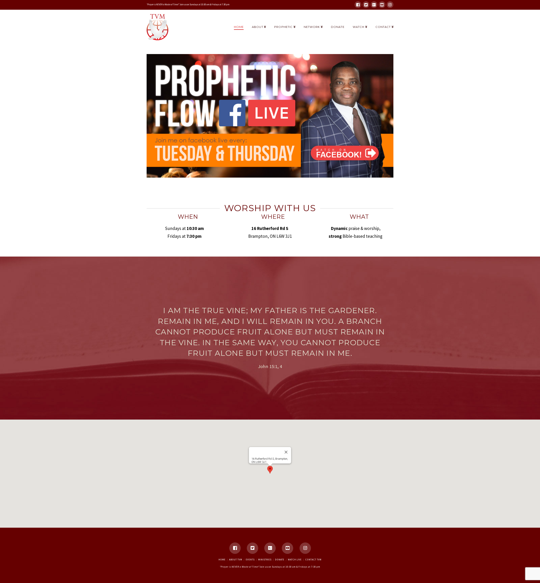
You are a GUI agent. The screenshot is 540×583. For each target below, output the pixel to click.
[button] (270, 470)
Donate (279, 559)
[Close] (286, 452)
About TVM (235, 559)
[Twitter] (366, 4)
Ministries (264, 559)
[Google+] (374, 4)
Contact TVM (313, 559)
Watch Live (295, 559)
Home (222, 559)
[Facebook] (358, 4)
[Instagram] (390, 4)
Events (250, 559)
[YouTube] (382, 4)
